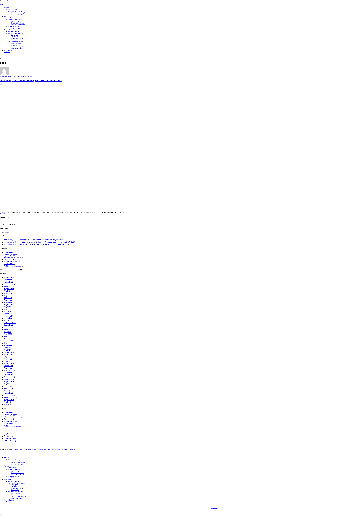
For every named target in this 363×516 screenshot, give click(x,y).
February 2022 (10, 323)
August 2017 (9, 354)
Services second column (15, 469)
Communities (15, 490)
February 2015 (10, 368)
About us (6, 457)
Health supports (16, 493)
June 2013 (8, 404)
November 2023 (10, 302)
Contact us (71, 449)
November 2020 (10, 345)
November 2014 (10, 375)
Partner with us (15, 478)
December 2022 (10, 318)
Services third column (14, 476)
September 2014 (10, 379)
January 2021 (9, 343)
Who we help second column (16, 483)
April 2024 (8, 298)
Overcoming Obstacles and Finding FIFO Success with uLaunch (31, 80)
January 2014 (9, 391)
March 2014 (8, 388)
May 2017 (8, 357)
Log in (6, 434)
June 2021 (8, 334)
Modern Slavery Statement (59, 449)
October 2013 (9, 395)
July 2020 (7, 350)
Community (8, 252)
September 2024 (10, 286)
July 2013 (7, 402)
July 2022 (7, 320)
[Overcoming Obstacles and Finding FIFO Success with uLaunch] (51, 210)
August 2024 (9, 289)
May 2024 (8, 295)
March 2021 (8, 341)
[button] (1, 4)
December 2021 (10, 325)
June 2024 (8, 293)
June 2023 (8, 309)
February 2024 (10, 300)
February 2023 (10, 316)
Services (6, 466)
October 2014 (9, 377)
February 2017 (10, 359)
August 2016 (9, 363)
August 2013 (9, 400)
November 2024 (10, 282)
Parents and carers (16, 495)
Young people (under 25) (18, 496)
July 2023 (7, 307)
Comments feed (10, 438)
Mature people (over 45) (18, 498)
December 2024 (10, 280)
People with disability (17, 488)
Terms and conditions (30, 449)
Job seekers (14, 486)
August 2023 (9, 305)
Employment (28, 76)
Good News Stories (11, 261)
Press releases (9, 264)
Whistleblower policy (44, 449)
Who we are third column (15, 491)
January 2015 (9, 370)
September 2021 (10, 329)
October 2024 (9, 284)
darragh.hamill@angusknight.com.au (11, 76)
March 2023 (8, 314)
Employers (14, 485)
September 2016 (10, 361)
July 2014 (7, 384)
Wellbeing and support (13, 266)
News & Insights (9, 500)
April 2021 (8, 338)
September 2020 (10, 348)
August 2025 (9, 277)
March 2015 (8, 366)
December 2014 (10, 372)
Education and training (13, 257)
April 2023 (8, 311)
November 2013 (10, 393)
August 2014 (9, 382)
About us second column (15, 461)
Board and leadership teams (19, 462)
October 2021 (9, 327)
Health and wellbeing (17, 473)
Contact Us (7, 502)
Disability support (11, 255)
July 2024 (7, 291)
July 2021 (7, 332)
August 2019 (9, 352)
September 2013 (10, 397)
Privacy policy (18, 449)
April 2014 (8, 386)
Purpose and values (17, 464)
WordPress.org (10, 441)
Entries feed (8, 436)
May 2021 (8, 336)
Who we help (8, 479)
